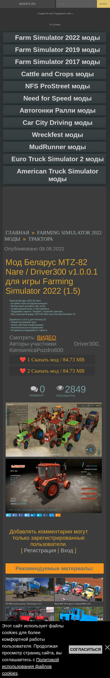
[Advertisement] (53, 209)
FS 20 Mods (55, 24)
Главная (17, 233)
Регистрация (40, 550)
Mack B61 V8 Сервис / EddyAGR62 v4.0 (73, 604)
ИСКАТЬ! (103, 4)
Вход (67, 550)
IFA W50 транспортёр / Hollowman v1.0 (23, 604)
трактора (40, 239)
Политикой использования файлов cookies (30, 666)
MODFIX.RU (27, 4)
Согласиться (85, 649)
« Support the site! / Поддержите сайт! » (55, 13)
